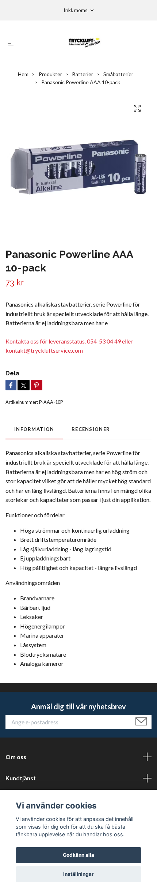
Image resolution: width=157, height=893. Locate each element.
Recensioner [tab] (91, 429)
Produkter (50, 74)
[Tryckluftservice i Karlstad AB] (84, 43)
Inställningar (78, 874)
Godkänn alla (78, 855)
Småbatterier (118, 74)
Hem (23, 74)
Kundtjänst (20, 777)
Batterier (82, 74)
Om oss (15, 756)
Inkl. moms (76, 10)
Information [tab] (34, 429)
